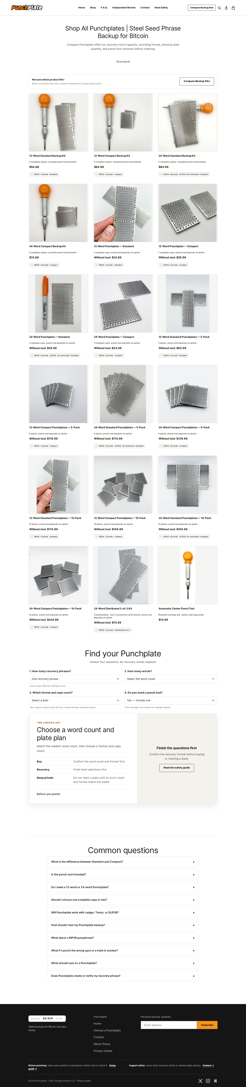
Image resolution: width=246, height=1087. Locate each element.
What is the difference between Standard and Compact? (123, 862)
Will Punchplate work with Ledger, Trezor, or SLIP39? (123, 913)
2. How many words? (138, 671)
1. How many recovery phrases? (50, 671)
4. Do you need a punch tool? (143, 692)
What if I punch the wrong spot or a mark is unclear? (123, 950)
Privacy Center (103, 1050)
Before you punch (48, 794)
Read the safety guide (177, 767)
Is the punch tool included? (123, 875)
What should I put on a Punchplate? (123, 963)
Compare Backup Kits (197, 81)
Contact (99, 1037)
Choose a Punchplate (107, 1030)
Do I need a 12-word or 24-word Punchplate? (123, 887)
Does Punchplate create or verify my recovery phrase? (123, 976)
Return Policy (102, 1044)
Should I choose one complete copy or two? (123, 900)
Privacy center (84, 1080)
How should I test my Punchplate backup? (123, 925)
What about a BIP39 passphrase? (123, 938)
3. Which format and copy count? (51, 692)
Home (97, 1023)
